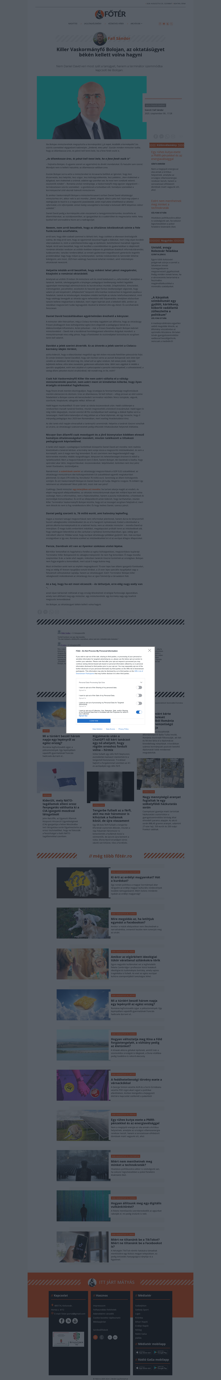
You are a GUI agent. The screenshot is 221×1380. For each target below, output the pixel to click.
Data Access (110, 729)
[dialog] (110, 690)
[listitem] (110, 682)
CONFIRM (94, 721)
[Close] (150, 651)
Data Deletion (97, 729)
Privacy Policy (124, 729)
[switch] (139, 687)
